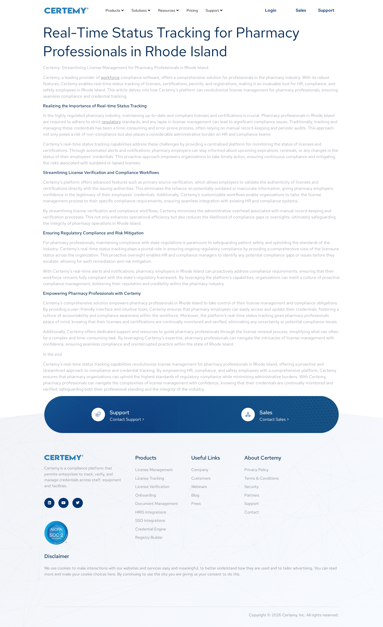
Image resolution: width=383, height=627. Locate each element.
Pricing (192, 10)
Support (212, 10)
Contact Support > (127, 419)
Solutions (139, 10)
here (111, 574)
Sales (266, 412)
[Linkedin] (49, 503)
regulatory (111, 121)
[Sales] (248, 414)
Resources (166, 10)
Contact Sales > (274, 419)
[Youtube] (63, 503)
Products (113, 10)
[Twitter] (77, 503)
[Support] (98, 414)
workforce (110, 77)
